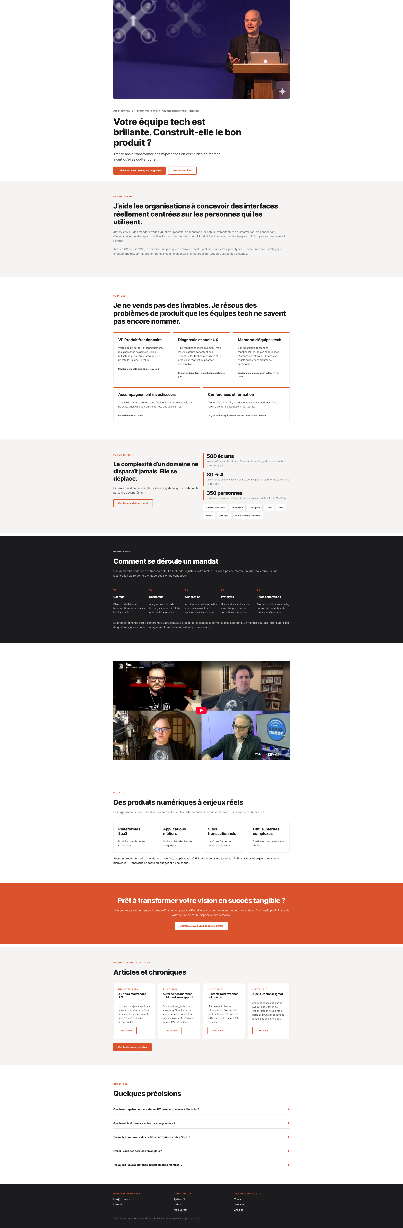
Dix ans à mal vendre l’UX (132, 995)
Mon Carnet (180, 1209)
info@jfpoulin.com (123, 1199)
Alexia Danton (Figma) (267, 994)
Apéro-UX (179, 1199)
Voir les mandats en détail (133, 503)
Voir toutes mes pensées (132, 1047)
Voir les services (182, 170)
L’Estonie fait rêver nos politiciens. (222, 995)
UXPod (178, 1204)
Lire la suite (128, 1030)
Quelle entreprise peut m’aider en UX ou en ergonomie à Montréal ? (156, 1109)
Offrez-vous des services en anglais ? (137, 1151)
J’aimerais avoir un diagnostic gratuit (139, 170)
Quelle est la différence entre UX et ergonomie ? (144, 1123)
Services (239, 1204)
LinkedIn (118, 1204)
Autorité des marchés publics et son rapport (178, 995)
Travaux (239, 1199)
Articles (238, 1209)
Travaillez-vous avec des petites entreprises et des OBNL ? (151, 1137)
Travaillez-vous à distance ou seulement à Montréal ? (147, 1164)
